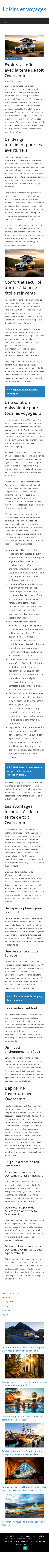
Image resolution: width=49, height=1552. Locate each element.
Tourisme (6, 1310)
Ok (25, 1548)
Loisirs (5, 1306)
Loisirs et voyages (24, 9)
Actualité (6, 1297)
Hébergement (8, 1301)
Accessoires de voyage (13, 59)
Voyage (5, 1314)
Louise (22, 81)
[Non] (45, 1542)
